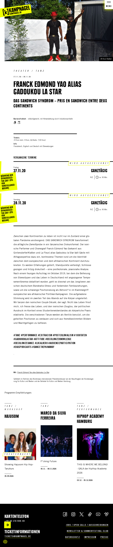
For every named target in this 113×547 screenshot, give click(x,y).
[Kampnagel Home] (16, 8)
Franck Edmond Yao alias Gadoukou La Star (33, 372)
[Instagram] (73, 514)
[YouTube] (98, 514)
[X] (82, 514)
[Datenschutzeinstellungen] (5, 542)
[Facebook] (65, 514)
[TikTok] (90, 514)
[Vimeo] (106, 514)
